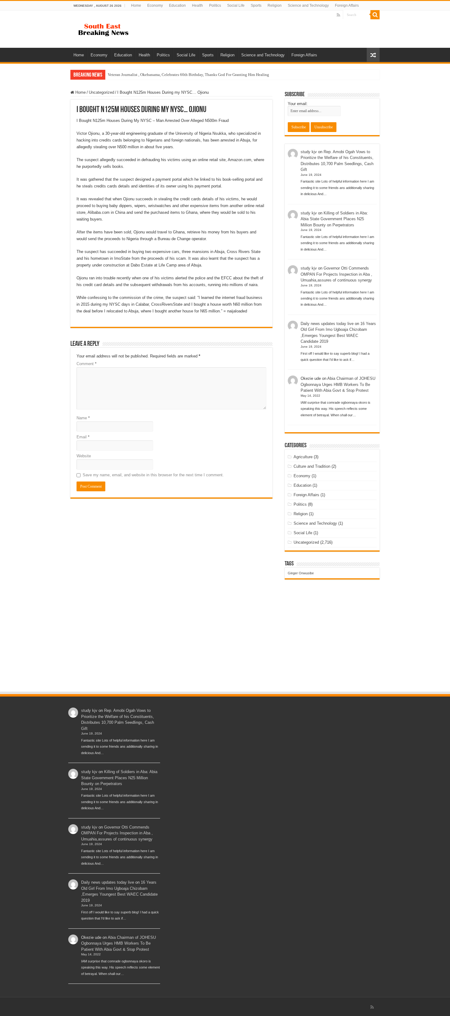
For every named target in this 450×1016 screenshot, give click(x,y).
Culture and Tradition (312, 466)
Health (197, 5)
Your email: (298, 103)
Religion (275, 5)
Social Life (236, 5)
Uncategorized (101, 92)
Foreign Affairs (347, 5)
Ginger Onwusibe (301, 573)
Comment (86, 363)
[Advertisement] (225, 645)
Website (84, 456)
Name (83, 418)
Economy (155, 5)
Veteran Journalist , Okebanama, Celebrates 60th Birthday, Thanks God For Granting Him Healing (188, 74)
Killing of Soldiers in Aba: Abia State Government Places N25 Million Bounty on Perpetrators (334, 219)
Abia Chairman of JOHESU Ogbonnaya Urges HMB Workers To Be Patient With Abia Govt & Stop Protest (338, 384)
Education (177, 5)
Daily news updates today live (327, 323)
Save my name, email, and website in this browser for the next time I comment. (153, 475)
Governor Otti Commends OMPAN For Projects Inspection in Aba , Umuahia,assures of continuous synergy (336, 274)
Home (136, 5)
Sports (256, 5)
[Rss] (338, 15)
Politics (215, 5)
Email (83, 437)
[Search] (375, 14)
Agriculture (303, 457)
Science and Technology (308, 5)
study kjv (309, 151)
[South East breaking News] (105, 28)
